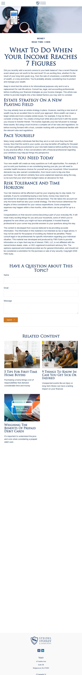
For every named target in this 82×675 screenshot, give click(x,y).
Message (8, 301)
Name (6, 275)
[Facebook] (38, 650)
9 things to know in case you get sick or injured (59, 375)
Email (6, 288)
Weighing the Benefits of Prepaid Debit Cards (20, 428)
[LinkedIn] (42, 650)
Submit (9, 320)
